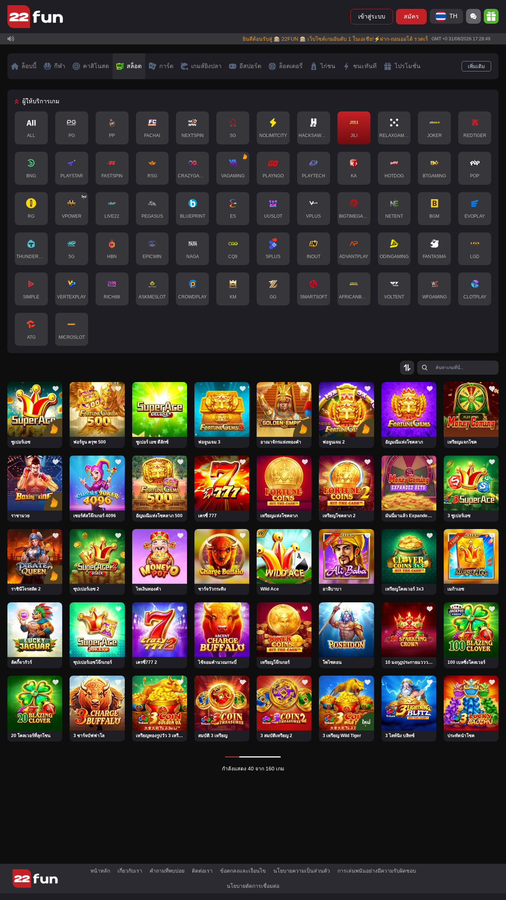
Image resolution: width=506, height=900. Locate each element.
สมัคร (411, 16)
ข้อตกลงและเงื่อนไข (243, 871)
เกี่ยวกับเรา (129, 871)
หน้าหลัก (100, 871)
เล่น (35, 425)
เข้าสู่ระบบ (371, 16)
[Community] (473, 16)
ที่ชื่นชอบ (35, 405)
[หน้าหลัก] (35, 16)
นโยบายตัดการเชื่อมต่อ (253, 886)
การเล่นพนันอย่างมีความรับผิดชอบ (376, 871)
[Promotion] (491, 16)
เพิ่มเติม (476, 66)
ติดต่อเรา (202, 871)
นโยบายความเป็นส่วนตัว (301, 871)
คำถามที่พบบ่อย (167, 871)
